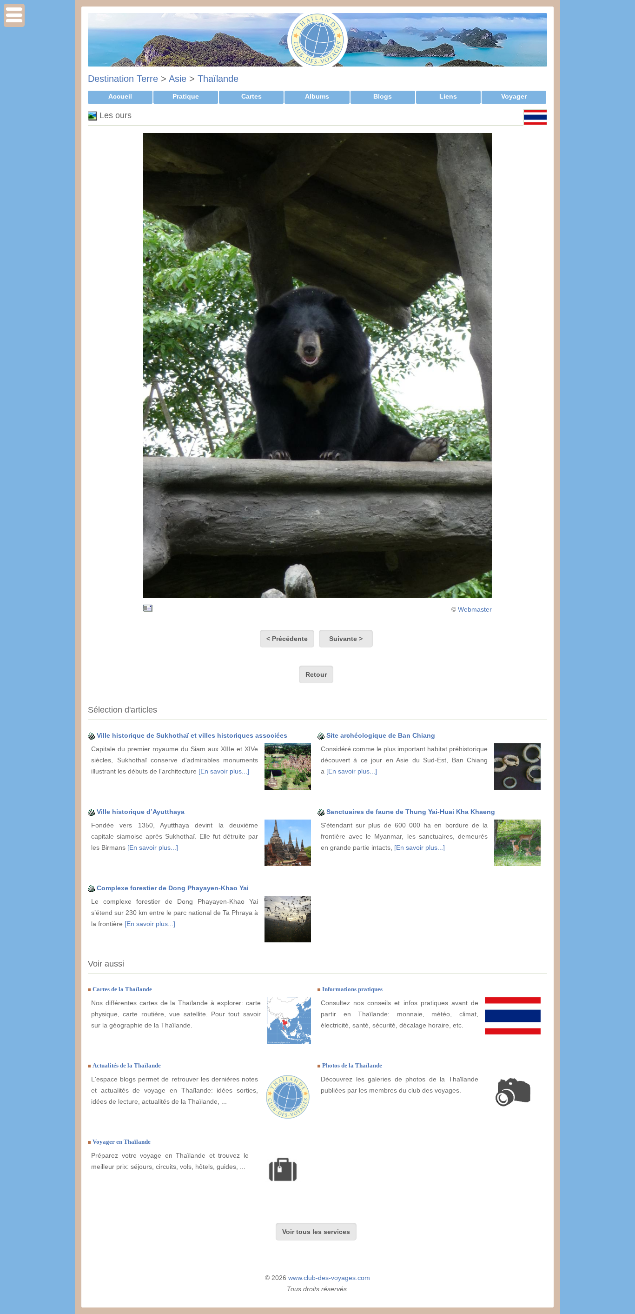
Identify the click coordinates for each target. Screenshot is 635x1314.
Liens (448, 96)
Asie (177, 78)
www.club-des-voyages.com (329, 1277)
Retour (316, 674)
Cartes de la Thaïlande (122, 989)
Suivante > (345, 638)
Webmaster (475, 609)
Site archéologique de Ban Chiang (380, 735)
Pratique (185, 96)
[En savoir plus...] (223, 771)
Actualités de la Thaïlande (127, 1065)
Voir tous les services (316, 1231)
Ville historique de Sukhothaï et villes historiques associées (192, 735)
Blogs (382, 96)
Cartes (251, 96)
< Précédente (287, 638)
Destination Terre (123, 78)
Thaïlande (218, 78)
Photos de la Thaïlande (352, 1065)
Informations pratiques (352, 989)
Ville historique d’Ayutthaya (141, 811)
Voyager (514, 96)
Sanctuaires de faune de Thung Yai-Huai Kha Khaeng (410, 811)
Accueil (120, 96)
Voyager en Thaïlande (122, 1141)
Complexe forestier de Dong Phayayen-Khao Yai (173, 888)
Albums (317, 96)
